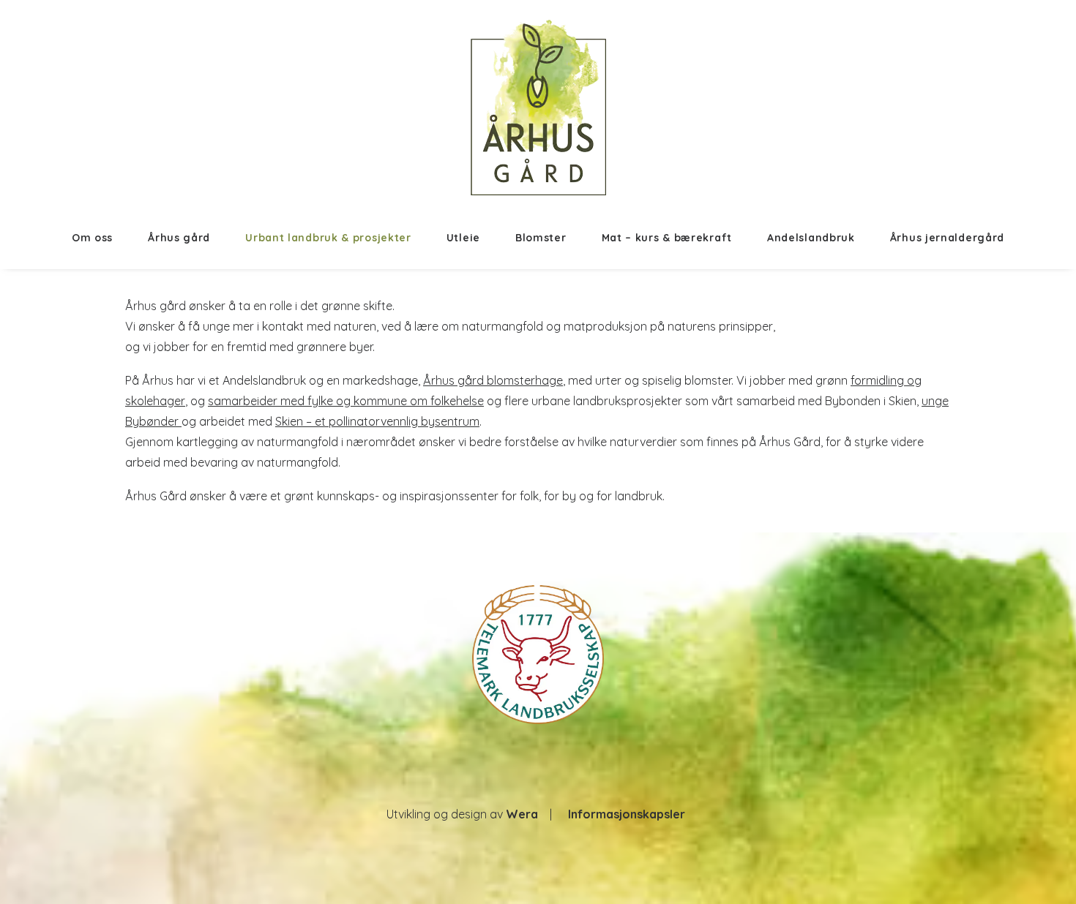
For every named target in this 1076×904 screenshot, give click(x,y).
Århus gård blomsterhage (493, 380)
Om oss (92, 238)
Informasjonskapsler (626, 814)
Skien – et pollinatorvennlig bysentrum (377, 421)
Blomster (541, 238)
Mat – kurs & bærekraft (667, 238)
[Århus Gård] (538, 107)
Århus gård (179, 238)
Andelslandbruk (811, 238)
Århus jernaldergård (947, 238)
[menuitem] (101, 238)
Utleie (463, 238)
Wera (522, 814)
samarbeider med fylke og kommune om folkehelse (346, 400)
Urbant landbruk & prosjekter (328, 238)
